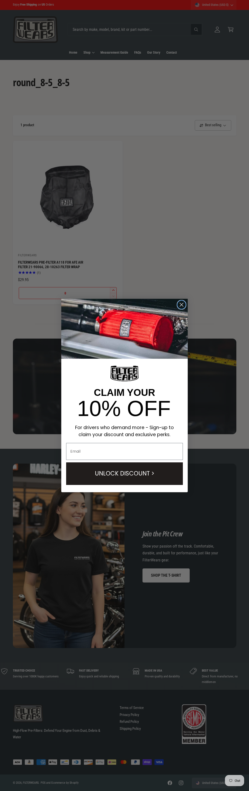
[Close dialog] (181, 304)
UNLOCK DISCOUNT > (124, 473)
